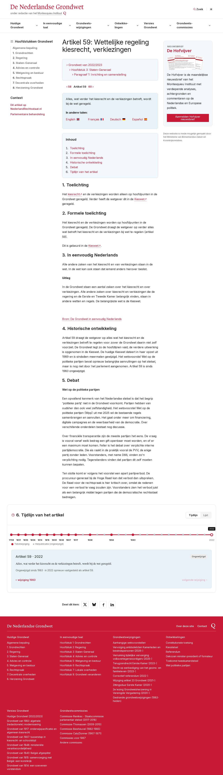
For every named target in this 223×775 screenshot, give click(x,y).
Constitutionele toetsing (179, 642)
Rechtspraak (24, 77)
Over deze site (185, 626)
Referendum (173, 651)
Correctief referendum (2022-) (130, 675)
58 (69, 86)
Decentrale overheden (30, 82)
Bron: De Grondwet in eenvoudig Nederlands (92, 319)
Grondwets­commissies (185, 25)
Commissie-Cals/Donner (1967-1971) (81, 733)
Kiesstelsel (172, 647)
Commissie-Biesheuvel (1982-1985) (80, 728)
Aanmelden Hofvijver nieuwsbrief (187, 118)
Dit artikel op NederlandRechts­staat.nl (26, 107)
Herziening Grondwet (29, 87)
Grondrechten (24, 53)
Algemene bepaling (25, 48)
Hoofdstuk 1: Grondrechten (75, 642)
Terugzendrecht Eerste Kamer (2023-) (135, 663)
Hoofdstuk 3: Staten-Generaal (91, 70)
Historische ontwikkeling (86, 162)
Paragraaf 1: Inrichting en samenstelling (100, 74)
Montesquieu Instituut (50, 13)
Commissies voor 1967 (73, 737)
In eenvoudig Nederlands (86, 157)
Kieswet (139, 199)
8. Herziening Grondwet (20, 678)
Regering (21, 57)
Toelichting (77, 148)
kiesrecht (74, 194)
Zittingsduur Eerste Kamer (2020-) (132, 684)
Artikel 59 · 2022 (29, 556)
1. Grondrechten (16, 647)
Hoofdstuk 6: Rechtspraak (75, 665)
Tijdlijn (193, 515)
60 (90, 86)
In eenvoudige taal (52, 25)
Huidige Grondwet (17, 25)
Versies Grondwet (150, 25)
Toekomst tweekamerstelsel (182, 660)
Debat (74, 167)
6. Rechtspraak (15, 669)
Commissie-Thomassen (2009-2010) (81, 724)
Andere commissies (71, 742)
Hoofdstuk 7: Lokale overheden (78, 669)
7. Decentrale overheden (21, 674)
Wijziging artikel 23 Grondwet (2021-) (134, 680)
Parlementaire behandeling (27, 114)
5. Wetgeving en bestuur (21, 665)
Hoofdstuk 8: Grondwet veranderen (80, 674)
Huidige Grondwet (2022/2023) (25, 716)
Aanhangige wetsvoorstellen (129, 642)
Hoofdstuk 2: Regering (73, 647)
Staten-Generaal (26, 63)
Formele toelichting (82, 153)
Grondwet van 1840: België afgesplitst (29, 752)
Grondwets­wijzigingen (84, 25)
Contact (202, 626)
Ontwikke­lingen (121, 25)
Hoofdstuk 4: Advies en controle (78, 656)
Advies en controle (28, 67)
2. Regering (13, 651)
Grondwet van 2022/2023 (85, 65)
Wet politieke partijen (178, 665)
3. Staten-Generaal (17, 656)
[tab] (77, 119)
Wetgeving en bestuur (30, 72)
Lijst (205, 515)
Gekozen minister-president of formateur (189, 656)
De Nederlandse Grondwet (46, 7)
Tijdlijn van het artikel (84, 172)
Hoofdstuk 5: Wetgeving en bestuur (80, 660)
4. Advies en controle (19, 660)
